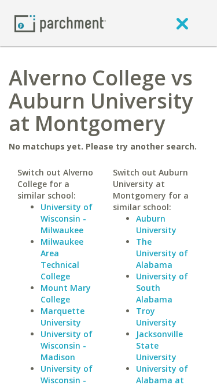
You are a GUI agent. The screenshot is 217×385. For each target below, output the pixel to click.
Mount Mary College (66, 293)
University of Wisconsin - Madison (67, 345)
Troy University (156, 316)
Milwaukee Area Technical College (62, 259)
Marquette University (62, 316)
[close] (182, 23)
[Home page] (60, 22)
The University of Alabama (162, 253)
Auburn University (156, 224)
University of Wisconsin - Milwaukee (67, 218)
